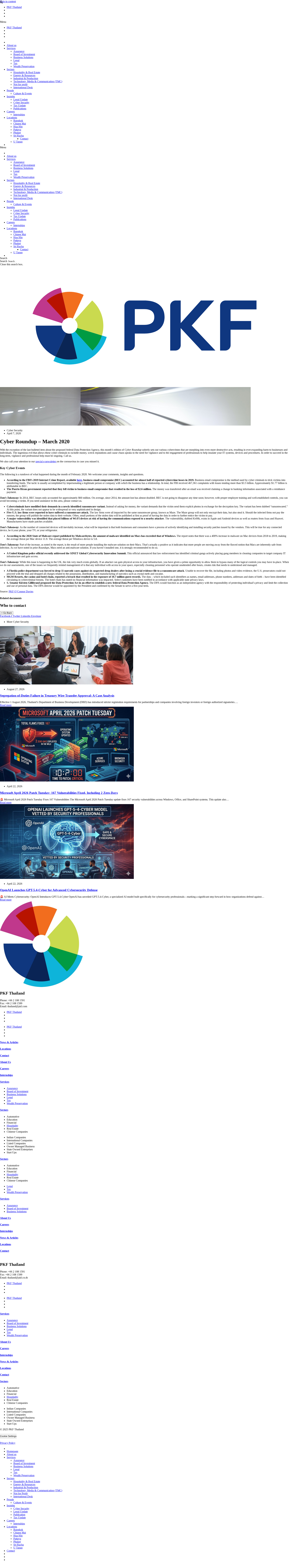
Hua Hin (18, 126)
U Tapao (18, 141)
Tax (15, 63)
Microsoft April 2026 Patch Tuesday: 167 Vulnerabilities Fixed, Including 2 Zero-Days (59, 793)
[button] (144, 21)
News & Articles (9, 1042)
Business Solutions (23, 57)
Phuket (17, 132)
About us (11, 45)
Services (11, 48)
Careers (11, 111)
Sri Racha (18, 135)
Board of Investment (24, 54)
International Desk (23, 87)
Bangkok (18, 120)
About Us (5, 1062)
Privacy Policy (7, 1443)
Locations (12, 117)
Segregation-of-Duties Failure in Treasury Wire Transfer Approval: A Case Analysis (57, 695)
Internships (19, 114)
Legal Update (20, 99)
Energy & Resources (24, 75)
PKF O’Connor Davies (21, 591)
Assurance (18, 51)
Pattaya (17, 129)
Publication (19, 1514)
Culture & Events (22, 93)
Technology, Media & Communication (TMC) (37, 81)
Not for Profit (20, 1493)
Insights (11, 96)
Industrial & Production (25, 78)
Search (3, 261)
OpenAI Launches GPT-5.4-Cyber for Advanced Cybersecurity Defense (49, 890)
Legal (16, 60)
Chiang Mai (19, 123)
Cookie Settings (8, 1436)
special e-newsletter (46, 461)
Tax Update (19, 105)
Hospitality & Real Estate (26, 72)
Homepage (12, 1451)
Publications (19, 108)
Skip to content (8, 1)
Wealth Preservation (23, 66)
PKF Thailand (14, 7)
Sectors (10, 69)
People (10, 90)
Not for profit (20, 84)
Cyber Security (21, 102)
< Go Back (6, 613)
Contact (24, 138)
